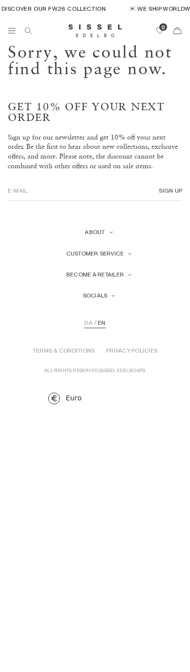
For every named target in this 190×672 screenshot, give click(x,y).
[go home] (95, 30)
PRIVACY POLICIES (131, 351)
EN (101, 323)
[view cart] (177, 31)
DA (88, 323)
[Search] (28, 31)
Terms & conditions (64, 351)
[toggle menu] (12, 31)
